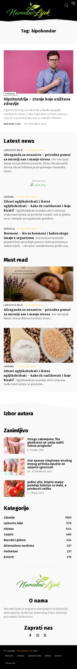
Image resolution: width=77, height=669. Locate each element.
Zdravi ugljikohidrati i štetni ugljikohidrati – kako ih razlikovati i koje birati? (37, 206)
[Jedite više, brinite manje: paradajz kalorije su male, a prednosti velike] (14, 488)
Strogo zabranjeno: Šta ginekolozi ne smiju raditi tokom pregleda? (45, 442)
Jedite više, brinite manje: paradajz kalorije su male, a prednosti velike (46, 485)
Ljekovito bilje (13, 150)
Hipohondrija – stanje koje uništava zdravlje (37, 101)
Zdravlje (10, 93)
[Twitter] (45, 635)
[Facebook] (30, 635)
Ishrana (9, 197)
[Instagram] (37, 635)
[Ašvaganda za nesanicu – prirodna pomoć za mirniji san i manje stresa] (38, 284)
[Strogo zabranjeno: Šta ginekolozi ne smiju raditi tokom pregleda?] (14, 445)
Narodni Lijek (12, 124)
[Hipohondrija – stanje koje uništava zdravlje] (38, 72)
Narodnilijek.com (25, 651)
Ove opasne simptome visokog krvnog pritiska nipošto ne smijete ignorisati (49, 464)
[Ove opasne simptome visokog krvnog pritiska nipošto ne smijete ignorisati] (14, 467)
